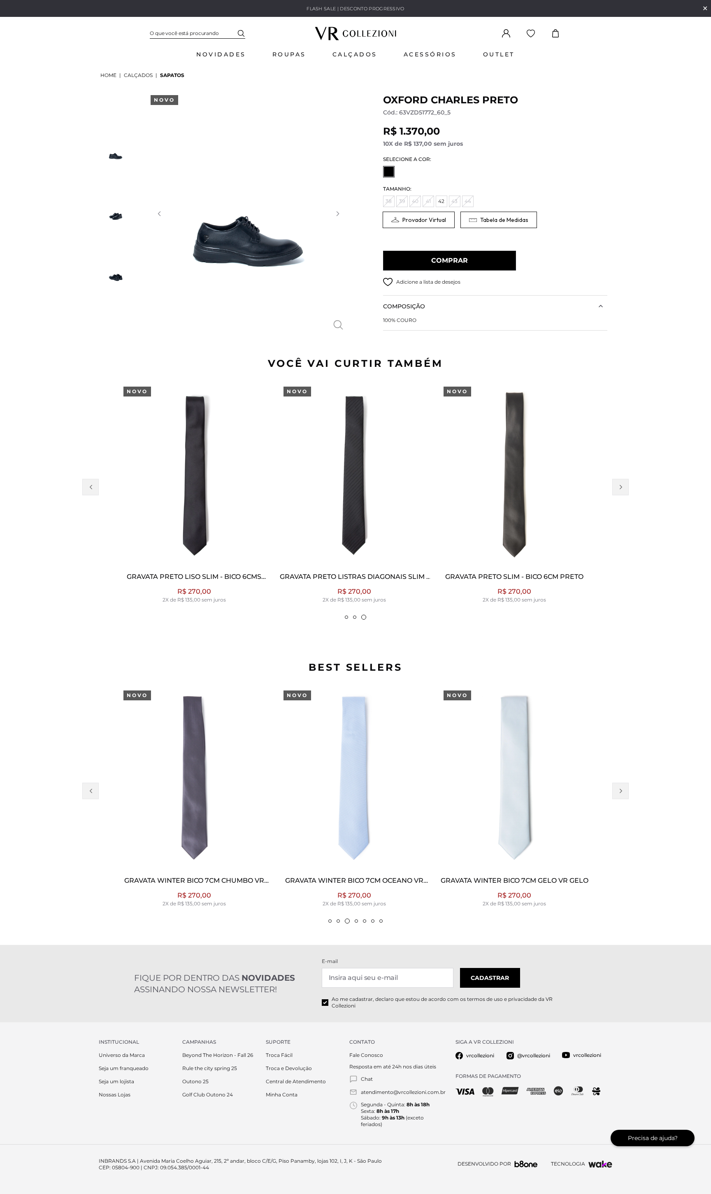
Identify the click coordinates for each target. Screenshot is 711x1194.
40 (415, 201)
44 (468, 201)
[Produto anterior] (90, 487)
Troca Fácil (279, 1055)
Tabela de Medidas (504, 220)
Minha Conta (281, 1094)
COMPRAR (449, 260)
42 (441, 201)
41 (428, 201)
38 (389, 201)
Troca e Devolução (289, 1068)
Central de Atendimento (296, 1081)
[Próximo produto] (620, 487)
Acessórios (430, 54)
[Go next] (337, 213)
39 (402, 201)
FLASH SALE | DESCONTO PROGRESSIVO (355, 9)
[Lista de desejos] (531, 33)
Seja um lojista (116, 1081)
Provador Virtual (424, 220)
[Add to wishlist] (388, 282)
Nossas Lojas (114, 1094)
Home (108, 75)
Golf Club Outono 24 (207, 1094)
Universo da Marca (122, 1055)
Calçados (354, 54)
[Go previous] (159, 213)
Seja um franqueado (124, 1068)
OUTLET (499, 54)
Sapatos (172, 75)
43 (454, 201)
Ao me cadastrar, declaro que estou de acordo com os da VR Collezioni (442, 1002)
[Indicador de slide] (346, 617)
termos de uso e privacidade (502, 999)
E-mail (330, 961)
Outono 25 (195, 1081)
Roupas (289, 54)
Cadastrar (490, 978)
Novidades (221, 54)
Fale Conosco (366, 1055)
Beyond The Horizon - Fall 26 (217, 1055)
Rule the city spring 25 (209, 1068)
